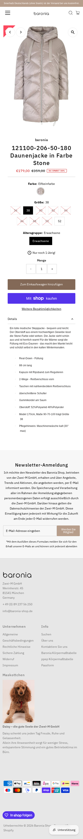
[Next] (21, 32)
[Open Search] (71, 13)
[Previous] (10, 32)
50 (48, 221)
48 (36, 221)
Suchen (46, 634)
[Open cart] (78, 13)
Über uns (47, 640)
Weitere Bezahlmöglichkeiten (41, 309)
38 (28, 210)
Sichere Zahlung (13, 653)
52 (59, 221)
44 (67, 210)
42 (55, 210)
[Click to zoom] (72, 32)
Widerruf (8, 659)
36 (17, 210)
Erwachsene (41, 241)
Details (12, 319)
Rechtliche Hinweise (16, 647)
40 (42, 210)
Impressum (10, 665)
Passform (47, 665)
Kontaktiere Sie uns (54, 647)
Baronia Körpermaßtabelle (59, 653)
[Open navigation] (11, 12)
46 (23, 221)
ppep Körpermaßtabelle (57, 659)
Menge (41, 260)
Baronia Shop (43, 825)
